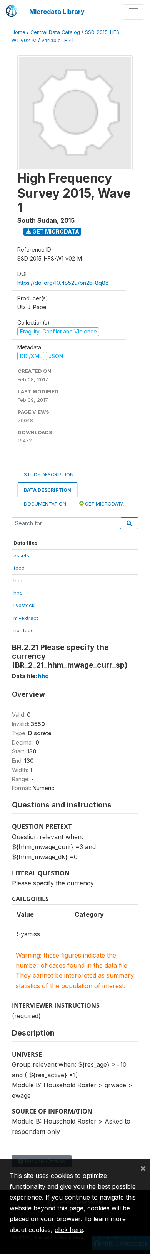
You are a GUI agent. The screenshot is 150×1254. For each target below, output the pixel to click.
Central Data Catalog (55, 32)
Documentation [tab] (45, 504)
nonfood (23, 630)
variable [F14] (57, 40)
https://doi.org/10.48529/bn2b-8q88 (63, 282)
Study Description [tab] (48, 474)
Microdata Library (57, 11)
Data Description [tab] (47, 490)
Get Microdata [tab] (104, 504)
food (19, 568)
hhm (18, 580)
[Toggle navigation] (133, 12)
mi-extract (25, 618)
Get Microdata (55, 231)
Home (18, 32)
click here (69, 1230)
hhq (18, 593)
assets (21, 555)
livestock (24, 605)
